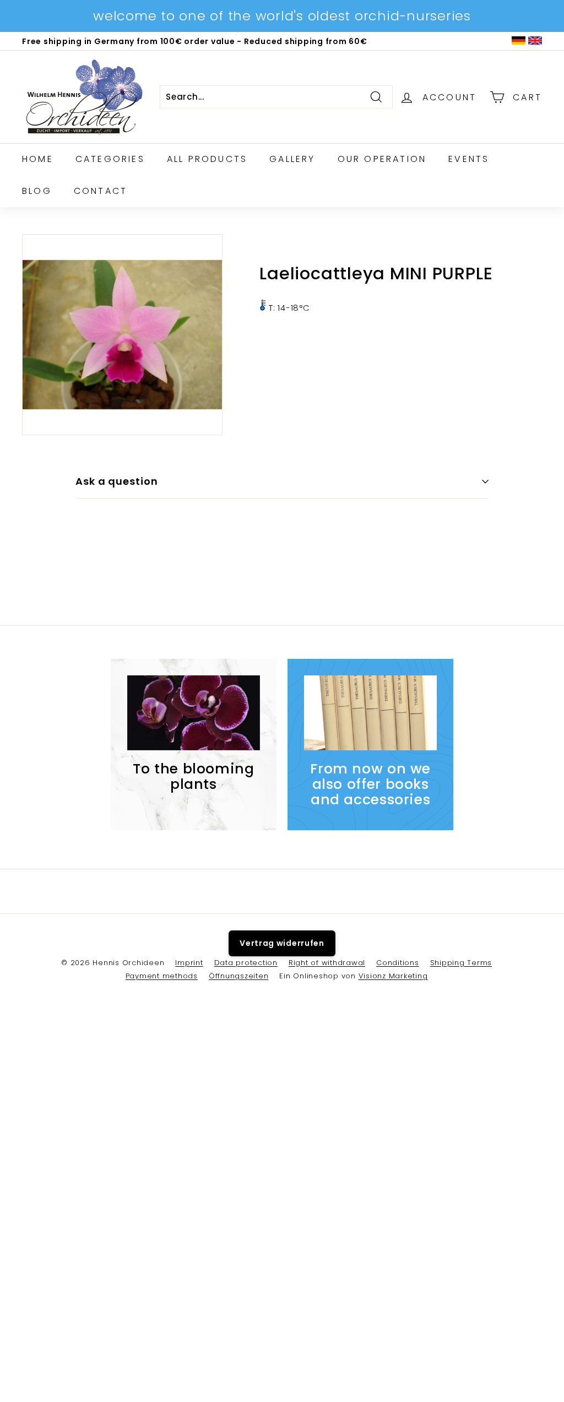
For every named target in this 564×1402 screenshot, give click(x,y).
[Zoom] (122, 334)
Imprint (189, 962)
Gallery (292, 159)
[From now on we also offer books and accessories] (370, 712)
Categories (110, 159)
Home (37, 159)
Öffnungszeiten (239, 976)
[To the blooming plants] (193, 712)
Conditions (397, 962)
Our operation (382, 159)
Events (468, 159)
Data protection (246, 962)
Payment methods (162, 976)
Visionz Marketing (393, 976)
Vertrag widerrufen (282, 943)
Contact (100, 191)
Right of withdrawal (327, 962)
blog (37, 191)
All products (207, 159)
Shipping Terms (461, 962)
